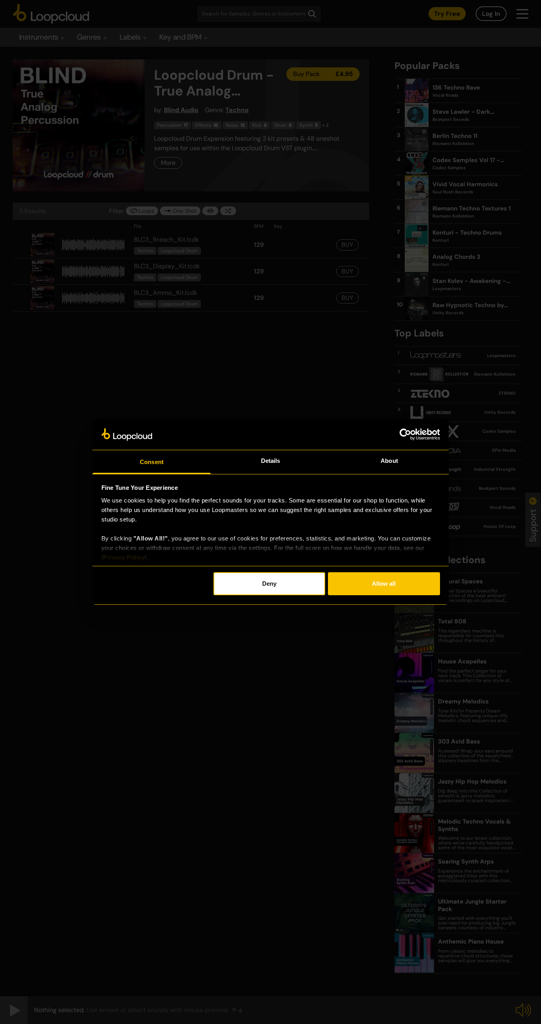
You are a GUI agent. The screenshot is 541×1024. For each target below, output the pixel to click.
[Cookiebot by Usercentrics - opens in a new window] (405, 434)
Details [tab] (270, 460)
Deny (269, 583)
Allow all (384, 583)
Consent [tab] (152, 462)
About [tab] (389, 460)
